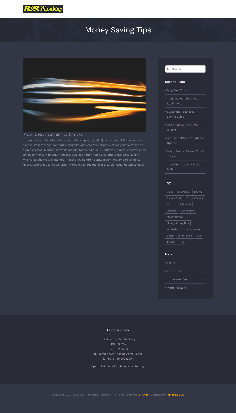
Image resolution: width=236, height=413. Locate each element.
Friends (143, 394)
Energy (198, 191)
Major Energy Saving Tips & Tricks (85, 92)
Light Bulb (185, 204)
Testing (171, 242)
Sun (199, 235)
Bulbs (170, 191)
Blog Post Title (176, 90)
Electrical (184, 191)
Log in (171, 262)
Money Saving (175, 216)
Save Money (194, 229)
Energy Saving (195, 198)
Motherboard (174, 229)
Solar (170, 235)
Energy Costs (174, 198)
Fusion (170, 204)
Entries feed (175, 271)
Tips (181, 242)
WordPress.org (176, 287)
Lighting (171, 210)
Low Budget (187, 210)
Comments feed (178, 279)
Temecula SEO (175, 394)
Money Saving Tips (178, 223)
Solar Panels (185, 235)
